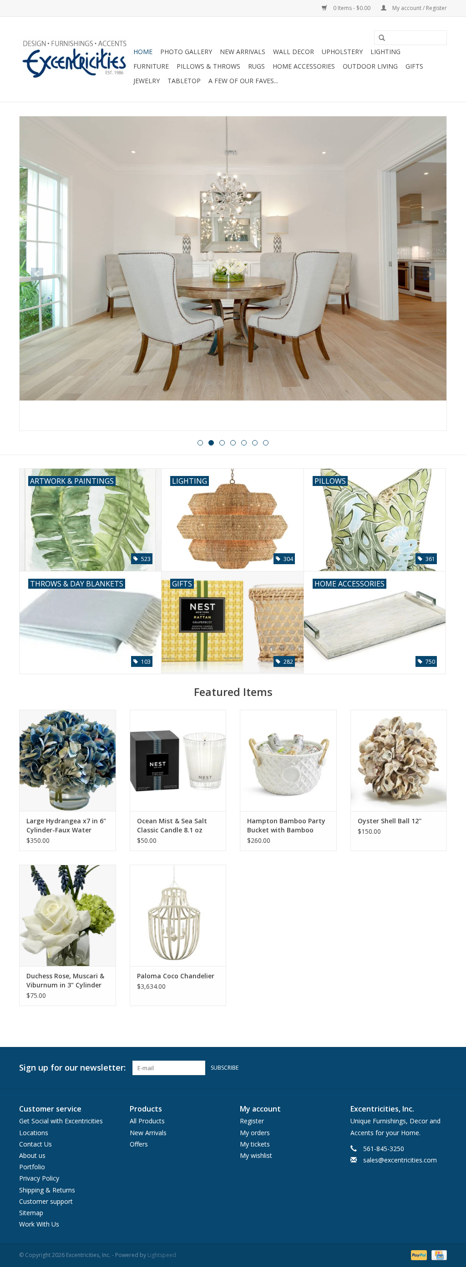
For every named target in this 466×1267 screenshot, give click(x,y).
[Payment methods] (418, 1254)
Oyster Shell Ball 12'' (389, 820)
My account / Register (419, 8)
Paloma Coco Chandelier (175, 976)
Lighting (385, 51)
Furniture (151, 66)
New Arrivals (242, 51)
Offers (139, 1144)
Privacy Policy (39, 1178)
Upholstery (342, 51)
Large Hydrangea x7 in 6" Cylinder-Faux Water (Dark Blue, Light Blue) (66, 825)
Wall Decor (293, 51)
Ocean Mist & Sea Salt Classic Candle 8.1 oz (172, 825)
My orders (255, 1132)
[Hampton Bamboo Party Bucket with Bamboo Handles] (288, 760)
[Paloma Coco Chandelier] (178, 915)
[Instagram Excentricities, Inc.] (439, 1068)
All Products (147, 1121)
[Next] (429, 274)
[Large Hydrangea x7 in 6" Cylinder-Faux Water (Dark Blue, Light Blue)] (67, 760)
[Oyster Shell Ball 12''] (398, 760)
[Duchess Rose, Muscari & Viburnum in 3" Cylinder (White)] (67, 915)
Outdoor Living (370, 66)
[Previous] (37, 274)
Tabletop (184, 80)
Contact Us (35, 1144)
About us (32, 1155)
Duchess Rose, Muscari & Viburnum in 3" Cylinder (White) (65, 981)
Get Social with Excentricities (61, 1121)
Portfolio (32, 1166)
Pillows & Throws (208, 66)
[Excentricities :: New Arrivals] (233, 273)
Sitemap (31, 1212)
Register (252, 1121)
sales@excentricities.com (400, 1160)
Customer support (46, 1201)
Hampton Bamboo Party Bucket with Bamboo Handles (286, 825)
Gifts (414, 66)
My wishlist (256, 1155)
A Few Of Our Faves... (243, 80)
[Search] (378, 38)
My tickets (255, 1144)
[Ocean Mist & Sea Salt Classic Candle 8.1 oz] (178, 760)
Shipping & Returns (47, 1190)
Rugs (256, 66)
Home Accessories (304, 66)
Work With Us (39, 1224)
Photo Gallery (186, 51)
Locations (33, 1132)
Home (142, 51)
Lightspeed (161, 1255)
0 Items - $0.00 (352, 8)
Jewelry (146, 80)
